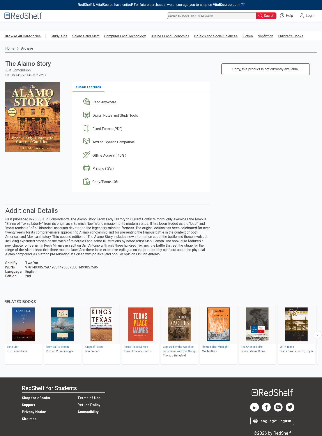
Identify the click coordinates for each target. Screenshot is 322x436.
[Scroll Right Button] (318, 335)
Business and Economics (170, 36)
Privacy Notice (34, 412)
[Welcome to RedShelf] (23, 15)
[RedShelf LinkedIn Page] (254, 410)
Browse (27, 48)
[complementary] (161, 327)
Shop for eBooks (36, 398)
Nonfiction (265, 36)
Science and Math (85, 36)
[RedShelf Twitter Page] (290, 410)
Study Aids (59, 36)
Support (28, 405)
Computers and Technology (125, 36)
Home (9, 48)
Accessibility (88, 412)
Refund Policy (89, 405)
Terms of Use (89, 398)
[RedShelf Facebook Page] (266, 410)
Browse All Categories (23, 36)
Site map (29, 419)
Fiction (247, 36)
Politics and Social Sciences (216, 36)
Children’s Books (290, 36)
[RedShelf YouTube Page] (278, 410)
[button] (142, 102)
